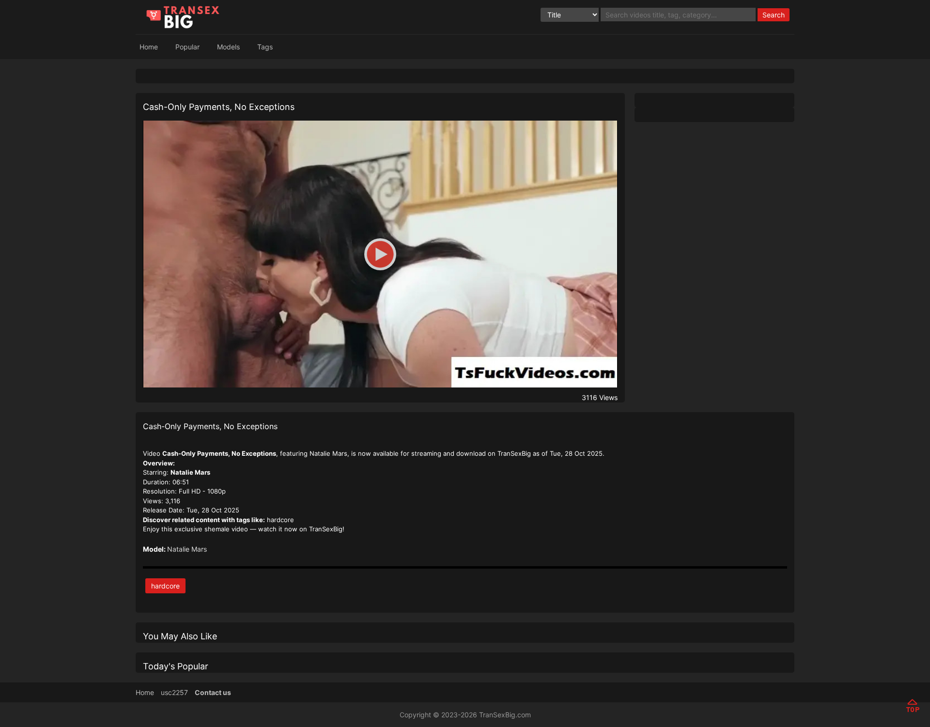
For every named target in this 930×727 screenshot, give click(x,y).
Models (228, 47)
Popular (187, 47)
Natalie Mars (187, 549)
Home (149, 47)
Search (773, 15)
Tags (265, 47)
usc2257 (174, 692)
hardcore (165, 586)
